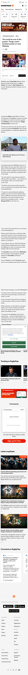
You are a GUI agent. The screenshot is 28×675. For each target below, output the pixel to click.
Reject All (14, 342)
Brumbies (11, 255)
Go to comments (8, 580)
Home (2, 620)
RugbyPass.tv (17, 623)
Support (16, 652)
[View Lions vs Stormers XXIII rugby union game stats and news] (23, 16)
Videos (3, 632)
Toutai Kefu (13, 81)
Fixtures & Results (9, 9)
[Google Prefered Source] (21, 75)
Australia (6, 252)
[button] (26, 9)
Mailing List (17, 626)
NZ (15, 641)
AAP (6, 49)
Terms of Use (4, 655)
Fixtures (3, 623)
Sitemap (3, 635)
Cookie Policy (4, 658)
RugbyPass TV (18, 9)
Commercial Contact (17, 656)
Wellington (23, 252)
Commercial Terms (6, 661)
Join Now (16, 620)
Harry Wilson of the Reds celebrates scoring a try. (13, 70)
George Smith (5, 201)
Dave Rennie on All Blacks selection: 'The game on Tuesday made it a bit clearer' (10, 560)
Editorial (16, 660)
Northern (16, 632)
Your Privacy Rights (14, 338)
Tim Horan (18, 260)
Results (3, 626)
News (2, 9)
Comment (6, 75)
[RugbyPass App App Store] (8, 606)
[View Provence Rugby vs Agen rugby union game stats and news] (5, 16)
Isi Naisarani (15, 128)
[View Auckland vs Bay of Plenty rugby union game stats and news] (14, 16)
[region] (14, 337)
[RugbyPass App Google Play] (20, 606)
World (15, 638)
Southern (16, 635)
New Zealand (17, 85)
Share (12, 75)
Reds (9, 116)
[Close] (25, 326)
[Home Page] (7, 5)
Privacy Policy (4, 652)
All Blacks (6, 122)
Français (16, 644)
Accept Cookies (14, 346)
